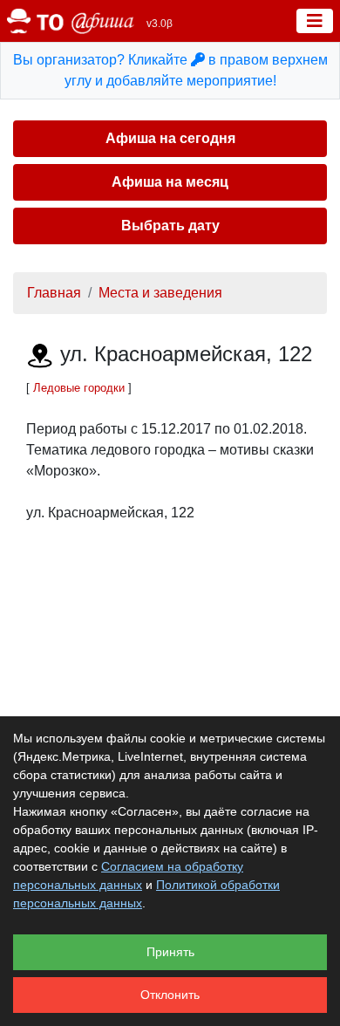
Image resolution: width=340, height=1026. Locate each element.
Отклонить (170, 995)
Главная (54, 292)
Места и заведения (160, 292)
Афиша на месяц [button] (170, 181)
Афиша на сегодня (170, 138)
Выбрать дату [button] (170, 225)
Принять (170, 952)
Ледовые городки (79, 387)
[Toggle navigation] (314, 21)
